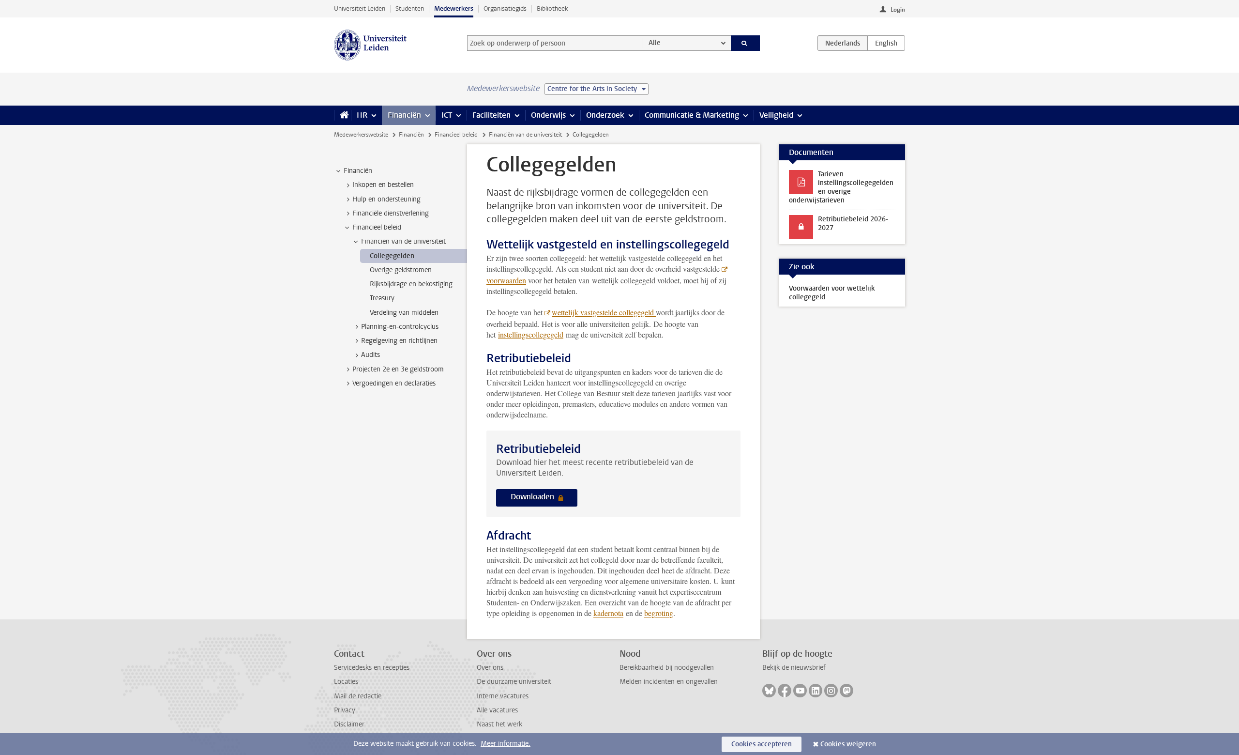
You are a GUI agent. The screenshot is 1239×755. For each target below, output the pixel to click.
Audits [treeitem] (370, 354)
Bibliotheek (552, 8)
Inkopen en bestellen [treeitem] (383, 184)
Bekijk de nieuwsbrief (794, 667)
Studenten (409, 8)
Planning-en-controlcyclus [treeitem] (399, 326)
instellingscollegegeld (530, 334)
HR (362, 115)
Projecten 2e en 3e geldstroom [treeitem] (398, 369)
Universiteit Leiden (359, 8)
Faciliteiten (491, 115)
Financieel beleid (456, 135)
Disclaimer (349, 724)
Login (898, 10)
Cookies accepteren (761, 744)
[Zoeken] (745, 43)
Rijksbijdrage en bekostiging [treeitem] (411, 284)
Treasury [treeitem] (382, 298)
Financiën (404, 115)
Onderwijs (548, 115)
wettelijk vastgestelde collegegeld (604, 312)
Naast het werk (499, 724)
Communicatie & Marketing (692, 115)
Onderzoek (605, 115)
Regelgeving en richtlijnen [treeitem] (399, 340)
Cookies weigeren (848, 744)
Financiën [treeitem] (358, 170)
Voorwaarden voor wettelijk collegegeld (832, 293)
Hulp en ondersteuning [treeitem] (386, 199)
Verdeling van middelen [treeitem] (404, 312)
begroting (658, 613)
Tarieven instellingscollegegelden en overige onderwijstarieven (841, 187)
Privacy (344, 710)
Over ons (490, 667)
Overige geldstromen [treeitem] (401, 270)
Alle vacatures (497, 710)
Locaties (346, 681)
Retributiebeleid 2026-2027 (853, 223)
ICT (446, 115)
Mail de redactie (357, 696)
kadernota (608, 613)
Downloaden (533, 497)
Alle (655, 42)
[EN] (886, 43)
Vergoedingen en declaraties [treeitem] (394, 383)
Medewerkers (453, 8)
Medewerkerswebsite (361, 135)
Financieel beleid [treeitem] (376, 227)
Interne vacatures (503, 696)
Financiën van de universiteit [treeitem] (403, 241)
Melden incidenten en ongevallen (669, 681)
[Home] (342, 115)
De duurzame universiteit (514, 681)
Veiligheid (776, 115)
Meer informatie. (505, 743)
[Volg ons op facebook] (784, 690)
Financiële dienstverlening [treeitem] (390, 213)
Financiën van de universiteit (525, 135)
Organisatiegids (505, 8)
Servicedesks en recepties (371, 667)
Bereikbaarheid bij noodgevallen (667, 667)
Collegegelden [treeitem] (392, 256)
